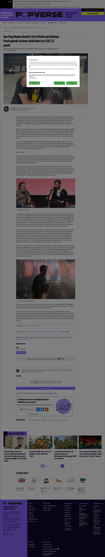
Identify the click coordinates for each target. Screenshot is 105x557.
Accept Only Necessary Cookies (59, 83)
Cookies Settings (34, 82)
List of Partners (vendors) (33, 77)
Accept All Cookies (71, 83)
